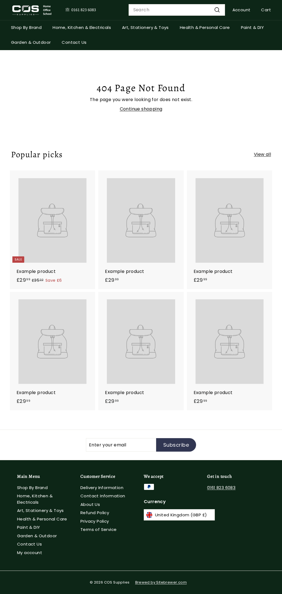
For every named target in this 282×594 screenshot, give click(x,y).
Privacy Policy (94, 521)
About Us (90, 504)
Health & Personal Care (205, 27)
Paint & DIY (252, 27)
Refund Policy (94, 513)
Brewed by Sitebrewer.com (161, 582)
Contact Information (102, 496)
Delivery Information (101, 487)
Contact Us (74, 42)
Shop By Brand (26, 27)
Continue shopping (141, 109)
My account (29, 552)
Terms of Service (98, 529)
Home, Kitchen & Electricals (82, 27)
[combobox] (177, 10)
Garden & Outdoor (31, 42)
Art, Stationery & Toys (145, 27)
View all (262, 154)
